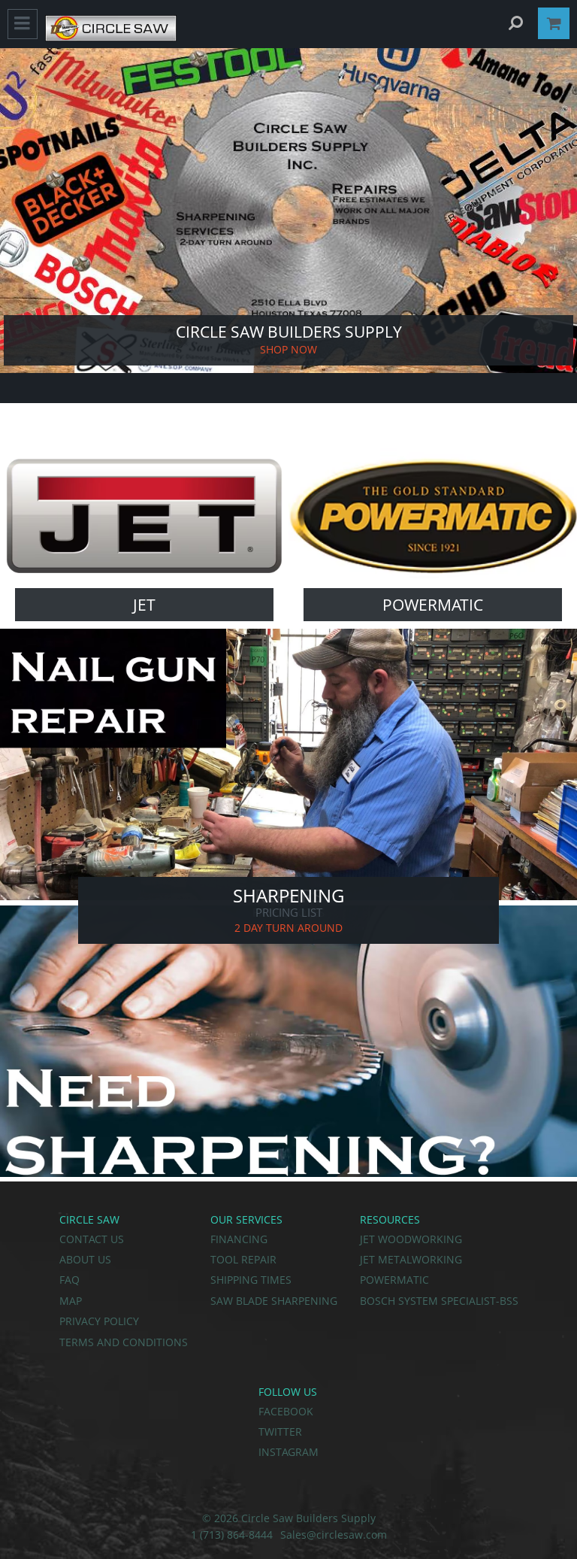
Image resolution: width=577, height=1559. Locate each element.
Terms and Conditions (123, 1342)
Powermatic (394, 1279)
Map (70, 1301)
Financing (238, 1239)
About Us (85, 1259)
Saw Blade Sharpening (273, 1301)
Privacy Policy (99, 1321)
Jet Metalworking (411, 1259)
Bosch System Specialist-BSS (439, 1301)
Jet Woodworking (411, 1239)
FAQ (69, 1279)
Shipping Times (251, 1279)
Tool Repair (243, 1259)
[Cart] (554, 23)
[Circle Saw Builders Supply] (111, 37)
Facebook (285, 1411)
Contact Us (91, 1239)
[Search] (515, 23)
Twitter (280, 1431)
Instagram (288, 1452)
